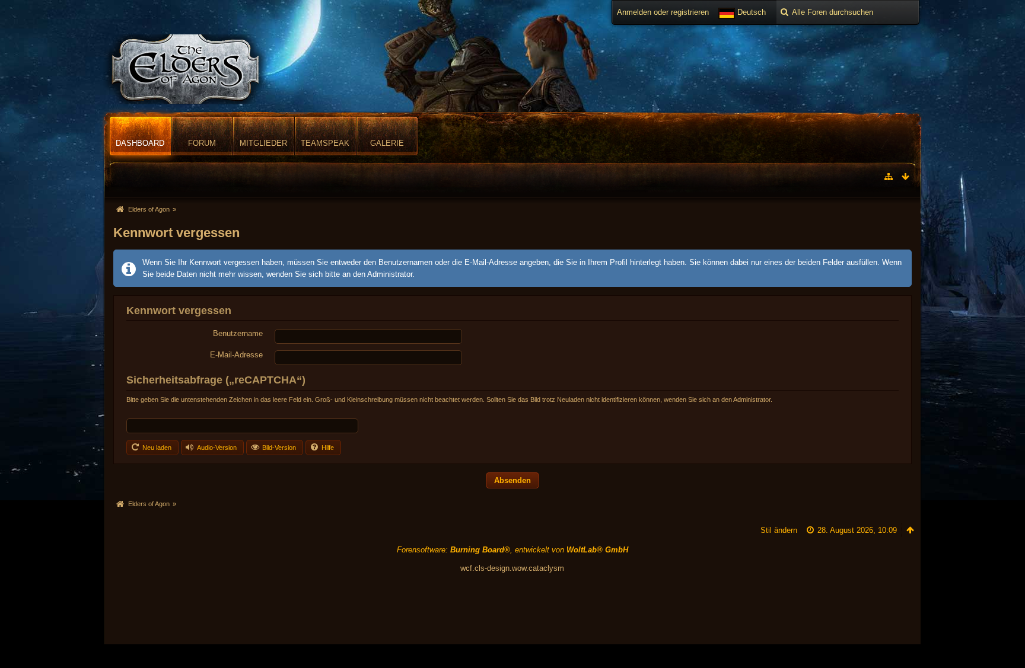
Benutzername (238, 333)
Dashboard (140, 143)
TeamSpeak (325, 143)
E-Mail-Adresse (236, 354)
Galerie (387, 143)
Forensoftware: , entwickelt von (512, 549)
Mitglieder (263, 143)
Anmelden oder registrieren (663, 12)
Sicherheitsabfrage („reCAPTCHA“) (215, 380)
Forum (202, 143)
